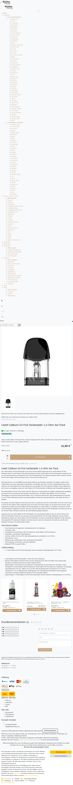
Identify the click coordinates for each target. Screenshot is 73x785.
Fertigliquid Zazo (13, 212)
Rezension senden (45, 649)
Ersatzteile (11, 265)
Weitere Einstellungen (8, 782)
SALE (5, 287)
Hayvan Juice (15, 69)
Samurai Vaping (16, 94)
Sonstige (14, 194)
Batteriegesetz (29, 731)
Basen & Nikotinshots (14, 240)
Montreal (14, 80)
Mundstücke (11, 271)
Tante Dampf (15, 106)
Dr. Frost (14, 51)
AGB (9, 731)
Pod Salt (13, 88)
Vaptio (13, 186)
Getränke (10, 224)
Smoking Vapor (16, 174)
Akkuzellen (11, 262)
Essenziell (7, 778)
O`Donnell (14, 164)
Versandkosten (32, 463)
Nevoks (13, 162)
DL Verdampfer (12, 256)
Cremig (10, 216)
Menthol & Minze (13, 228)
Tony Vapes (14, 110)
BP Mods (14, 134)
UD (12, 176)
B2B (6, 706)
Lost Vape (14, 158)
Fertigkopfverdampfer (14, 250)
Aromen (10, 200)
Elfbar (13, 57)
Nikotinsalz (11, 214)
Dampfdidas (15, 39)
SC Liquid (14, 96)
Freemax (14, 142)
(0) (14, 419)
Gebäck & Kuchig (13, 222)
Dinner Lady (15, 47)
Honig (9, 226)
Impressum (4, 731)
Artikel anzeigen (11, 610)
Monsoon (14, 78)
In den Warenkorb (40, 457)
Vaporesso (14, 184)
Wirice (13, 190)
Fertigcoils (11, 267)
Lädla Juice (14, 76)
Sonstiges (10, 283)
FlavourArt (14, 63)
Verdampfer (7, 246)
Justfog (13, 156)
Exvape (13, 140)
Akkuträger (7, 244)
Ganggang (14, 67)
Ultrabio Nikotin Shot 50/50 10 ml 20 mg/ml (10, 602)
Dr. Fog (13, 49)
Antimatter (14, 23)
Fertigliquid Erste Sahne (15, 210)
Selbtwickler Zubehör (14, 277)
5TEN (13, 21)
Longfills (10, 202)
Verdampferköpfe (13, 281)
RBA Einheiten (12, 273)
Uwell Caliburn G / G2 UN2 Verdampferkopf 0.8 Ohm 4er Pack (35, 602)
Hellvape (14, 148)
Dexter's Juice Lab (17, 45)
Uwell (13, 178)
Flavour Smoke (16, 65)
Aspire (13, 130)
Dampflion (14, 41)
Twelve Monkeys (16, 112)
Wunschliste (6, 450)
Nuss (9, 232)
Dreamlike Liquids (16, 55)
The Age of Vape (16, 108)
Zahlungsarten (9, 714)
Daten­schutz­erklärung (31, 775)
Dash (13, 43)
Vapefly (13, 182)
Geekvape (14, 144)
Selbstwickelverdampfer (15, 252)
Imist (12, 150)
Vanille (10, 238)
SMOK (13, 172)
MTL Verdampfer (13, 254)
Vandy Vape (15, 180)
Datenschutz (15, 731)
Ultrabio (13, 114)
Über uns (8, 700)
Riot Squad (14, 92)
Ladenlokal (8, 702)
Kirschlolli (14, 73)
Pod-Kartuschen (12, 279)
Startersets (7, 242)
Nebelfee (14, 84)
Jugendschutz (9, 716)
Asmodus (14, 128)
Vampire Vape (15, 116)
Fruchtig (10, 220)
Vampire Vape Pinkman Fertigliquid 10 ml (60, 602)
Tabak (9, 236)
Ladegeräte (11, 269)
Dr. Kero (13, 53)
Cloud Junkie (15, 35)
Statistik (17, 778)
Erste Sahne (15, 59)
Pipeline (13, 168)
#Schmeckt (14, 19)
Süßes (10, 234)
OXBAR (13, 166)
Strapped (14, 104)
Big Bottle (14, 27)
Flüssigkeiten (11, 295)
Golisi (13, 146)
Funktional (32, 780)
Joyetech (14, 154)
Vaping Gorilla (15, 118)
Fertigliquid (11, 204)
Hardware (10, 291)
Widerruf (22, 731)
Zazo (12, 120)
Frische (10, 218)
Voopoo (13, 188)
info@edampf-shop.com (12, 726)
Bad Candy (14, 25)
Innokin (13, 152)
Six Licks (14, 100)
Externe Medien (19, 780)
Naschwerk (11, 230)
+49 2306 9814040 (11, 724)
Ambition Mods (15, 124)
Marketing (7, 780)
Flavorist (14, 61)
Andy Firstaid (15, 126)
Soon (5, 285)
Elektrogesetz (38, 731)
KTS (12, 75)
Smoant (13, 170)
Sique (13, 98)
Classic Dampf (15, 33)
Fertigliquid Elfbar (13, 208)
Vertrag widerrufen (50, 730)
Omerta (13, 86)
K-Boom (13, 71)
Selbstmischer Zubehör (15, 275)
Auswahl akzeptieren (61, 756)
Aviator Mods (15, 132)
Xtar (12, 192)
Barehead (14, 29)
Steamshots (15, 102)
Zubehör (6, 258)
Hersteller (7, 15)
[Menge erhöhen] (7, 456)
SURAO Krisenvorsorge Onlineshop (29, 739)
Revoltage (14, 90)
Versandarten (9, 712)
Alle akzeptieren (61, 752)
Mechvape (14, 160)
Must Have (14, 82)
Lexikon (7, 704)
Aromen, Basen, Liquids (11, 196)
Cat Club (14, 31)
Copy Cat (14, 37)
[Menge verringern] (7, 458)
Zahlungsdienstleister (30, 778)
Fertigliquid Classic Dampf (15, 206)
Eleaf (12, 136)
